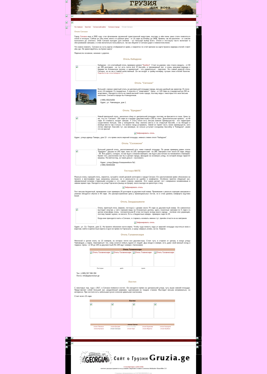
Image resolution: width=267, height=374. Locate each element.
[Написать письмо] (80, 20)
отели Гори (131, 328)
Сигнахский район (99, 27)
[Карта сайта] (76, 20)
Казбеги (146, 65)
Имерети (143, 340)
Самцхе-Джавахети (163, 340)
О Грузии (121, 19)
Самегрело (125, 340)
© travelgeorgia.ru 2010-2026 (133, 367)
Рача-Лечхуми (178, 340)
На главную (78, 27)
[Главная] (72, 20)
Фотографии (107, 19)
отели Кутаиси (99, 328)
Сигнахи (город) (113, 27)
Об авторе (174, 19)
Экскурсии (161, 19)
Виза (131, 19)
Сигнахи (83, 36)
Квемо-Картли (113, 340)
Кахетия (88, 27)
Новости (93, 19)
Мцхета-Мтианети (86, 340)
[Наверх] (73, 341)
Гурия (151, 340)
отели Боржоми (147, 326)
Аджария (189, 340)
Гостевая (187, 19)
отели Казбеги (165, 328)
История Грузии (145, 19)
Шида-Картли (100, 340)
